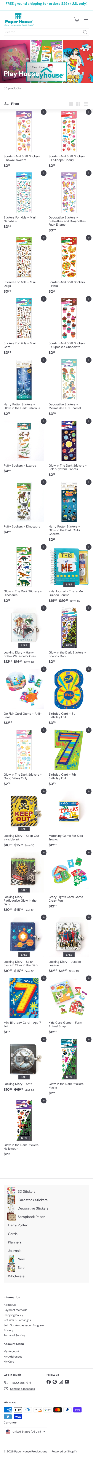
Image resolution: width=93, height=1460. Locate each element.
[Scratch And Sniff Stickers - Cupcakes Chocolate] (69, 327)
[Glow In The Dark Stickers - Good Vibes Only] (24, 759)
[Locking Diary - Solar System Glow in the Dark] (24, 946)
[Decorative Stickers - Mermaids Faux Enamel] (69, 388)
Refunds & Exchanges (17, 1320)
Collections (21, 67)
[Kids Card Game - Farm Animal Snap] (69, 1007)
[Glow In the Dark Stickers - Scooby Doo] (69, 636)
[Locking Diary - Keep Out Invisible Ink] (24, 820)
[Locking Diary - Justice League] (69, 946)
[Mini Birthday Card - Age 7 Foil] (24, 1007)
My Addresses (13, 1356)
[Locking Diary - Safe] (24, 1066)
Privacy (8, 1330)
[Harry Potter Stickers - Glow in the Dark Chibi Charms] (69, 512)
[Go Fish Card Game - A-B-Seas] (24, 698)
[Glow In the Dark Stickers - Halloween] (24, 1129)
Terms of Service (14, 1335)
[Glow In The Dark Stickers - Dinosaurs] (24, 575)
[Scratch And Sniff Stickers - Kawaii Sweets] (24, 140)
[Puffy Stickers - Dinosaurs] (24, 509)
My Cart (9, 1361)
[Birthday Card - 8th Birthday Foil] (69, 698)
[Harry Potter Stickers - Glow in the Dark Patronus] (24, 388)
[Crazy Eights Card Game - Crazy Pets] (69, 881)
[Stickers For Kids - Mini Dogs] (24, 266)
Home (7, 67)
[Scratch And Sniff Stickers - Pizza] (69, 266)
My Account (11, 1351)
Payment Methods (15, 1310)
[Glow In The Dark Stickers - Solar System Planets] (69, 450)
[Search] (85, 32)
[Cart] (77, 19)
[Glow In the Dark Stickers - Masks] (69, 1068)
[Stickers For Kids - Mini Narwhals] (24, 201)
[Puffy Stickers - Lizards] (24, 448)
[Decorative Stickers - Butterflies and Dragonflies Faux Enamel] (69, 203)
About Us (10, 1305)
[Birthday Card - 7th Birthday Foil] (69, 759)
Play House (38, 67)
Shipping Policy (13, 1315)
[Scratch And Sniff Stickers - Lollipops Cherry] (69, 140)
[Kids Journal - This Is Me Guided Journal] (69, 575)
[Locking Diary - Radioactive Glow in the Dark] (24, 883)
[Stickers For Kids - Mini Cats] (24, 327)
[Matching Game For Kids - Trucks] (69, 820)
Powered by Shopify (64, 1451)
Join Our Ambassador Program (24, 1325)
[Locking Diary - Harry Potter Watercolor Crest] (24, 636)
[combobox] (46, 32)
